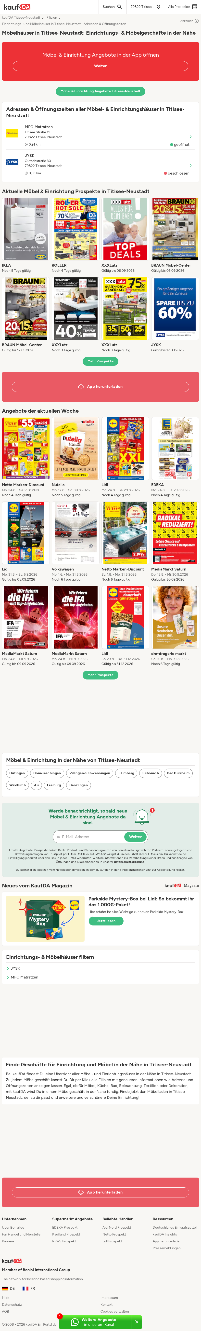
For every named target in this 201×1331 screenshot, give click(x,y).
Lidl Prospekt (112, 1241)
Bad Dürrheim (178, 773)
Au (36, 785)
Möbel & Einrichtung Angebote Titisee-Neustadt (101, 91)
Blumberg (126, 773)
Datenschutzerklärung (129, 862)
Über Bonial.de (13, 1227)
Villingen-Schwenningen (89, 773)
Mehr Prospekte (101, 361)
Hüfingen (17, 773)
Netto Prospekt (114, 1234)
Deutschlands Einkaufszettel (175, 1227)
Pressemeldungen (167, 1248)
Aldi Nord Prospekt (116, 1227)
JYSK (15, 968)
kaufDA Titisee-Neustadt (21, 17)
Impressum (109, 1298)
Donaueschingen (47, 773)
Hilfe (5, 1298)
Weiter (100, 66)
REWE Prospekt (64, 1241)
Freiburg (54, 785)
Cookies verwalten (114, 1311)
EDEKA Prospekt (64, 1227)
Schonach (150, 773)
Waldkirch (17, 785)
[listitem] (26, 235)
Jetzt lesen (106, 921)
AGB (5, 1311)
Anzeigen (186, 21)
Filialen (52, 17)
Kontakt (106, 1305)
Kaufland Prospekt (66, 1234)
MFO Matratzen (24, 977)
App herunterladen (167, 1241)
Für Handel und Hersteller (22, 1234)
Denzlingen (78, 785)
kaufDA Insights (165, 1234)
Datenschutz (12, 1305)
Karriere (8, 1241)
